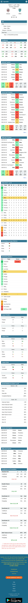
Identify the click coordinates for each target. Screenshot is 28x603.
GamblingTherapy (14, 571)
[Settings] (26, 2)
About (14, 588)
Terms (14, 586)
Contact (14, 590)
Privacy (14, 584)
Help (14, 582)
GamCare (14, 573)
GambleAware (14, 569)
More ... (25, 132)
